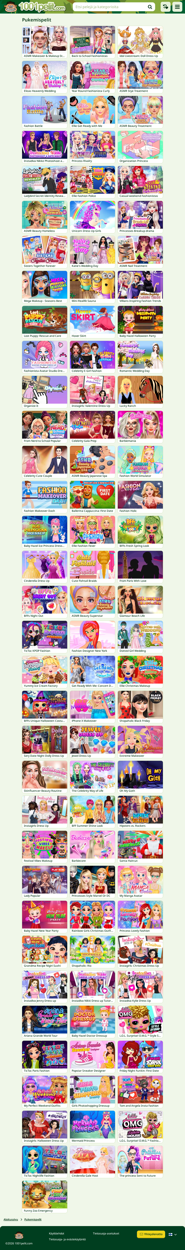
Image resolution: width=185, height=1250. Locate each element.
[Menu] (177, 7)
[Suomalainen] (173, 1234)
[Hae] (150, 7)
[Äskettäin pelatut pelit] (166, 7)
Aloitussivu (11, 1219)
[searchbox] (114, 6)
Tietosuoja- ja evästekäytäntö (67, 1239)
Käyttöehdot (56, 1233)
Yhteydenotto (153, 1234)
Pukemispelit (33, 1219)
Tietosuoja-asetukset (106, 1233)
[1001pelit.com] (35, 7)
